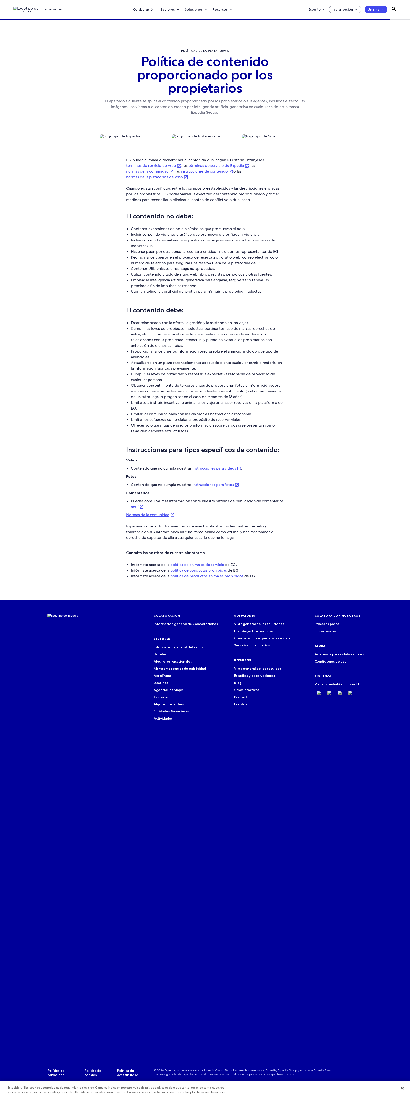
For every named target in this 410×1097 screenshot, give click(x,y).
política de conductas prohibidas (198, 570)
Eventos (240, 704)
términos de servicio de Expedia (216, 165)
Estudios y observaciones (254, 675)
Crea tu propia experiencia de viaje (262, 638)
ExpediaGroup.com (339, 684)
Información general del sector (179, 647)
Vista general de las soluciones (259, 624)
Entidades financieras (171, 711)
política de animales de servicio (197, 564)
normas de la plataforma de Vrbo (154, 176)
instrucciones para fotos (213, 484)
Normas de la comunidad (147, 514)
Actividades (163, 718)
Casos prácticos (246, 690)
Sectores (167, 9)
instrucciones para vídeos (214, 468)
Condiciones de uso (330, 661)
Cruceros (161, 697)
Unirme (374, 9)
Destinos (161, 683)
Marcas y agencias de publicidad (180, 668)
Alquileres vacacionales (173, 661)
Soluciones (194, 9)
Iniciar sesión (342, 9)
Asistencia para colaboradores (339, 654)
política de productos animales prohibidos (206, 576)
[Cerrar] (402, 1088)
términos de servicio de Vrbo (151, 165)
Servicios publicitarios (252, 645)
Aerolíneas (163, 675)
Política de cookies (92, 1073)
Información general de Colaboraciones (186, 624)
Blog (238, 683)
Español (314, 9)
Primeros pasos (327, 624)
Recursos (220, 9)
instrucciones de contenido (204, 171)
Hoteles (160, 654)
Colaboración (144, 9)
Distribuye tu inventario (253, 631)
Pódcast (240, 697)
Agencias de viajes (169, 690)
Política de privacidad (56, 1073)
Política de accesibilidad (127, 1073)
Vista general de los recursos (257, 668)
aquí (134, 506)
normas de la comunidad (147, 171)
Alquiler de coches (169, 704)
